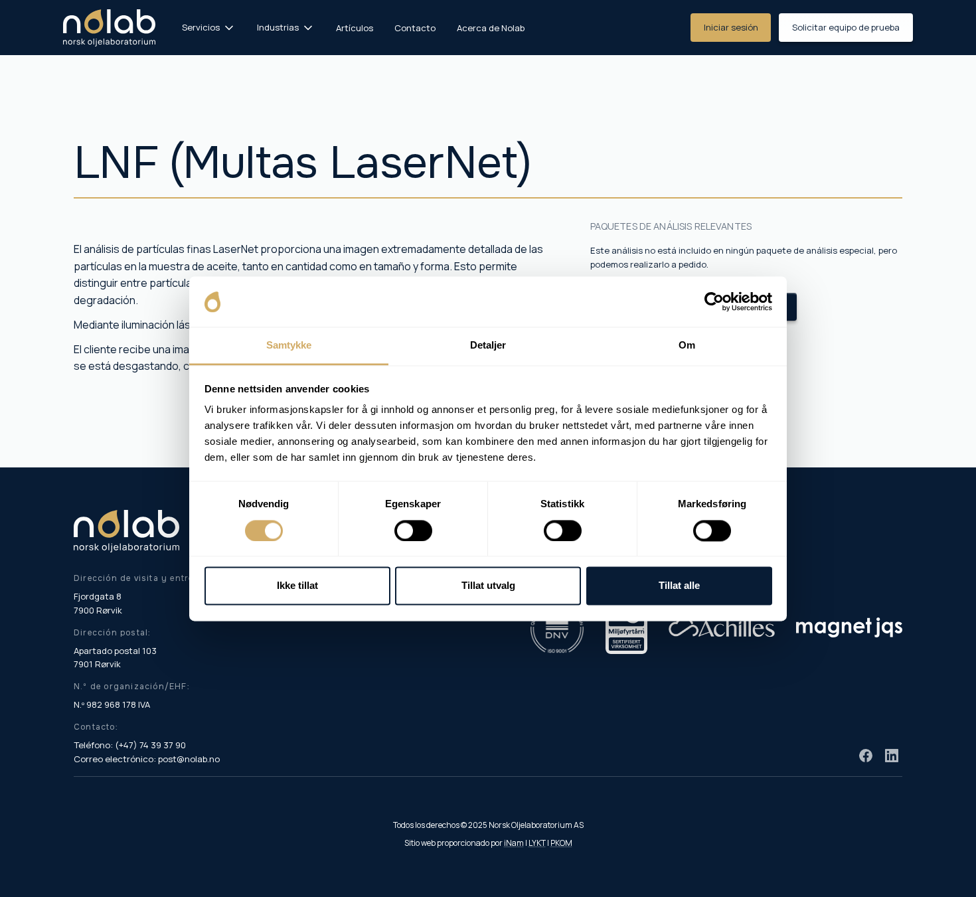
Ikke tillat (297, 586)
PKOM (561, 843)
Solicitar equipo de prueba (846, 27)
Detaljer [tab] (488, 345)
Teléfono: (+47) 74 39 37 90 (130, 745)
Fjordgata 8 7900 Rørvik (98, 603)
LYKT (537, 843)
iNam (514, 843)
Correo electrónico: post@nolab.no (147, 759)
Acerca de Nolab (491, 28)
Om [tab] (687, 345)
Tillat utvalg (488, 586)
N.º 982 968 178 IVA (112, 704)
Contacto (415, 28)
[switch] (413, 530)
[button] (208, 27)
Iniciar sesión (731, 27)
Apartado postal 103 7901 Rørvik (115, 658)
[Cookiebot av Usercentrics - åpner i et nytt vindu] (714, 301)
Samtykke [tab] (289, 345)
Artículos (354, 28)
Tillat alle (679, 586)
